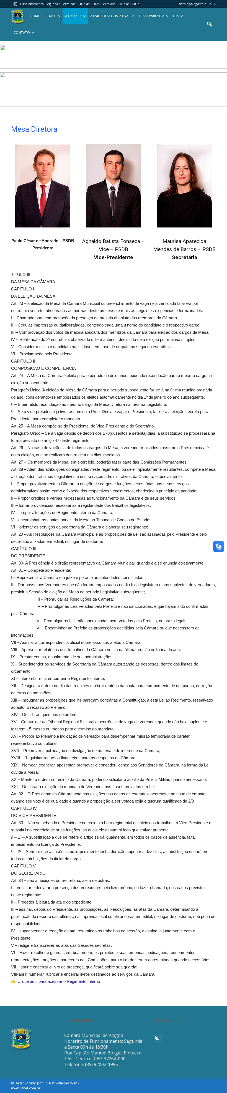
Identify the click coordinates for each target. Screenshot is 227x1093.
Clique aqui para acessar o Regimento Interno (58, 981)
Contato (22, 32)
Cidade (50, 16)
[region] (113, 57)
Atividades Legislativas (110, 16)
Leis (176, 16)
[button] (209, 24)
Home (35, 16)
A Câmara (73, 16)
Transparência (151, 16)
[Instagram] (15, 4)
